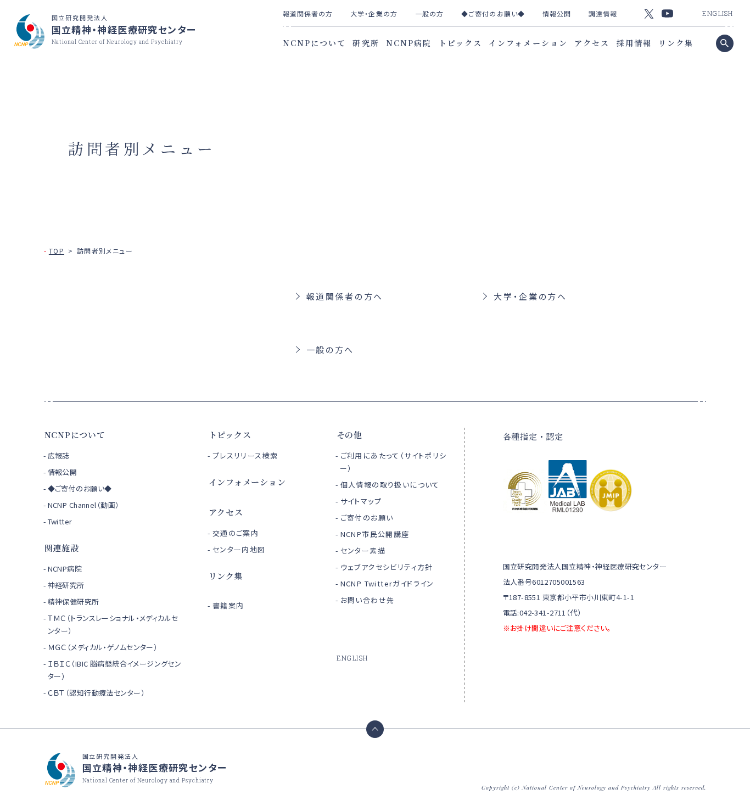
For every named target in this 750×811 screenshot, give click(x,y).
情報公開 (556, 13)
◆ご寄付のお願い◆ (493, 13)
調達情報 (603, 13)
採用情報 (634, 42)
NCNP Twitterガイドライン (387, 583)
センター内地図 (239, 549)
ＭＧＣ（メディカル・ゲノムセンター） (103, 647)
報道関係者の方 (308, 13)
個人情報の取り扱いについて (390, 484)
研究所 (365, 42)
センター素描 (362, 550)
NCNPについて (314, 42)
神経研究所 (66, 585)
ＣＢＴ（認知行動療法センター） (96, 692)
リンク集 (675, 42)
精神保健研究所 (73, 601)
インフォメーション (528, 42)
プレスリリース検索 (245, 455)
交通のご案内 (235, 533)
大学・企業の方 (374, 13)
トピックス (461, 42)
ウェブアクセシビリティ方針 (386, 567)
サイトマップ (361, 501)
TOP (56, 250)
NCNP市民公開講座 (375, 534)
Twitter (60, 521)
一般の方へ (330, 349)
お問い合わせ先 (367, 600)
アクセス (591, 42)
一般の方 (429, 13)
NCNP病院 (409, 42)
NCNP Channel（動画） (84, 505)
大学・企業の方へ (530, 296)
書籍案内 (228, 605)
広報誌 (59, 455)
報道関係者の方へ (345, 296)
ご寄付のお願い (367, 517)
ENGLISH (717, 13)
